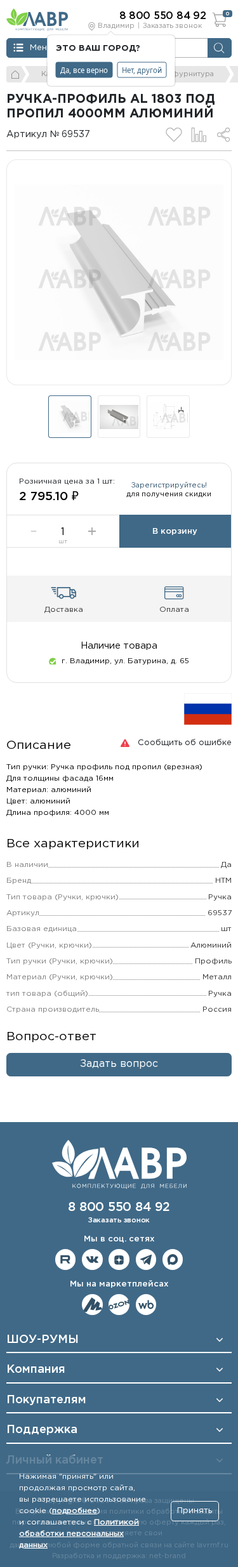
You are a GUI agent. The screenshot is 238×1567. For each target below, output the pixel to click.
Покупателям (46, 1400)
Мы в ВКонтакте (92, 1259)
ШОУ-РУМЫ (42, 1340)
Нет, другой (142, 69)
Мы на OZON (119, 1304)
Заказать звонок (172, 26)
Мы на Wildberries (146, 1304)
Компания (35, 1370)
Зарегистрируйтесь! (169, 485)
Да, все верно (84, 69)
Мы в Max (172, 1259)
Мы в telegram (146, 1259)
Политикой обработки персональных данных (79, 1534)
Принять (194, 1510)
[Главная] (16, 74)
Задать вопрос (119, 1064)
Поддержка (41, 1430)
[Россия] (208, 708)
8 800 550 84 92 (118, 1207)
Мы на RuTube (65, 1259)
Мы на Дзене (119, 1259)
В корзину (174, 531)
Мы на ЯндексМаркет (92, 1304)
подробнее (74, 1510)
